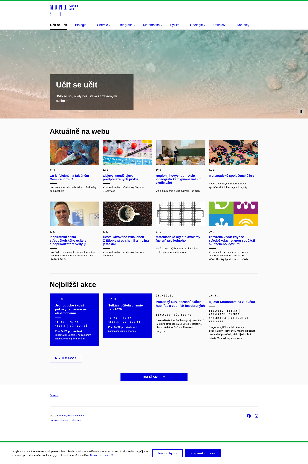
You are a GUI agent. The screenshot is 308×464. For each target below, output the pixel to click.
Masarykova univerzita (71, 415)
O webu (54, 395)
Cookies (76, 420)
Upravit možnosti (99, 455)
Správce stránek (59, 420)
